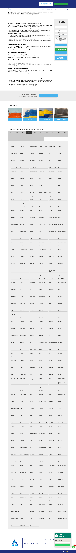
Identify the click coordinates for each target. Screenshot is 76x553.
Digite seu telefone (61, 32)
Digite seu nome (61, 25)
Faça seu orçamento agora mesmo (46, 4)
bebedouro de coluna (16, 54)
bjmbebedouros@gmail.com (50, 543)
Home (43, 9)
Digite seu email (61, 29)
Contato (62, 9)
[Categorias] (67, 9)
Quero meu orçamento (48, 95)
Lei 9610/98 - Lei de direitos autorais (45, 533)
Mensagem (61, 36)
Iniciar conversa (63, 545)
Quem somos (49, 9)
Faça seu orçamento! (61, 4)
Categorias (14, 12)
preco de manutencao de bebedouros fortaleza (45, 12)
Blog (56, 9)
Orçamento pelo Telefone (61, 52)
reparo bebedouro (32, 12)
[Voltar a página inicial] (11, 9)
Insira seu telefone (58, 540)
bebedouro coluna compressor (22, 12)
